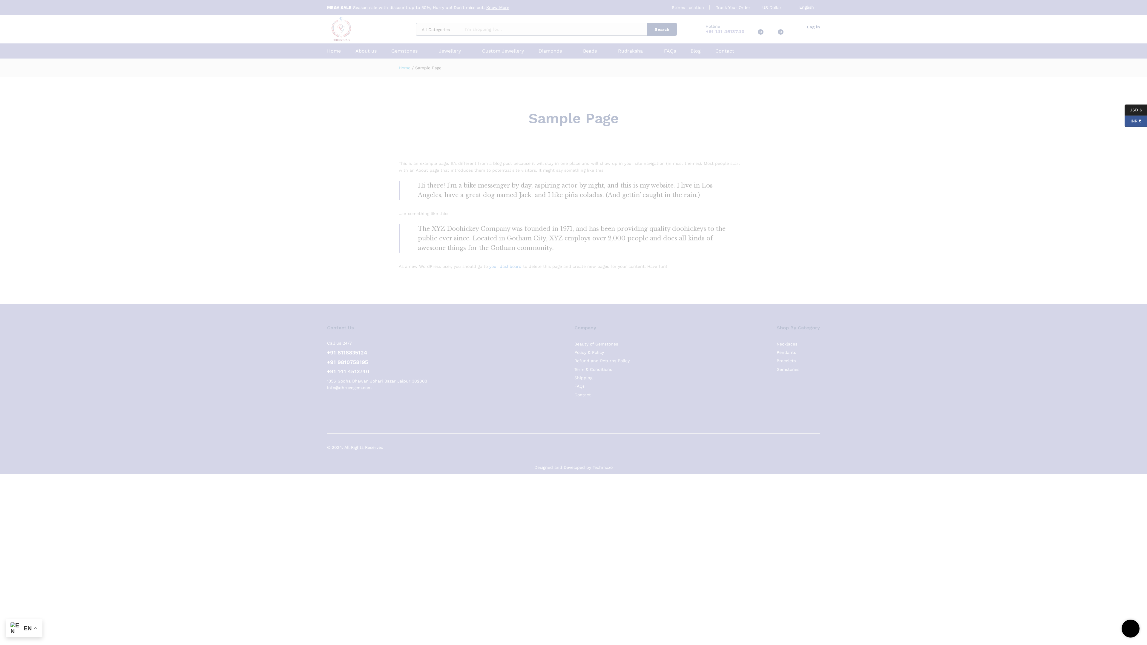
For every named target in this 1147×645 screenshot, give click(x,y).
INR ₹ (1133, 121)
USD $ (1136, 109)
